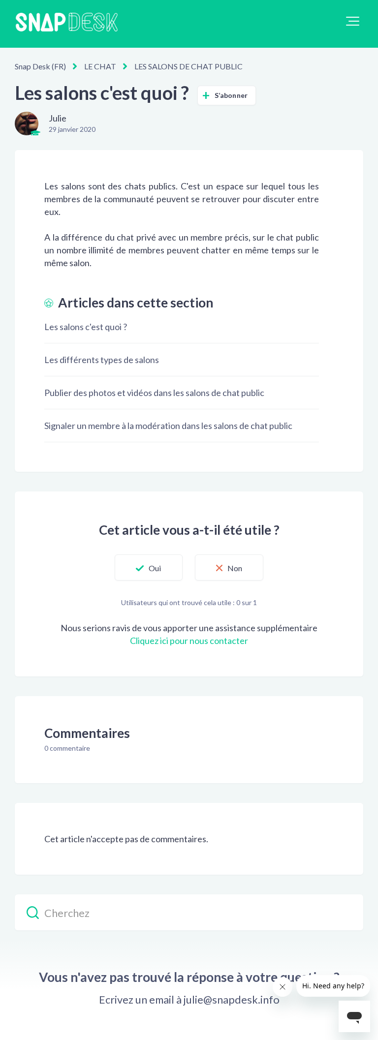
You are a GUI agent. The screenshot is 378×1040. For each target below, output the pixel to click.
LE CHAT (100, 66)
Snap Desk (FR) (40, 66)
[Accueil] (66, 24)
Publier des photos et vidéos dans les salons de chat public (154, 392)
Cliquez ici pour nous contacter (189, 640)
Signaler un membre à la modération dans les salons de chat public (168, 425)
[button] (352, 21)
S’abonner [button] (231, 95)
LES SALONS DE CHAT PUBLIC (188, 66)
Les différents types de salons (101, 359)
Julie (57, 118)
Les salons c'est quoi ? (85, 326)
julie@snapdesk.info (232, 999)
